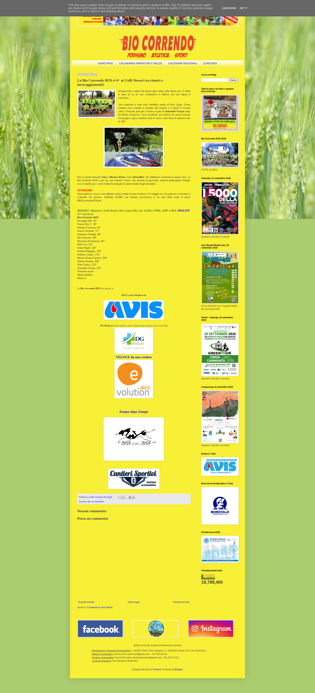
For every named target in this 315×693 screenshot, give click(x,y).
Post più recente (86, 602)
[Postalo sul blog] (123, 497)
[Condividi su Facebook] (130, 497)
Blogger (179, 669)
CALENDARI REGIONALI (182, 63)
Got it (244, 8)
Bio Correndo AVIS (96, 501)
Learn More (229, 8)
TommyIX (157, 669)
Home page (134, 602)
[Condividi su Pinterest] (133, 497)
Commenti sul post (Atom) (99, 607)
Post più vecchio (181, 602)
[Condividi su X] (127, 497)
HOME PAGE (105, 63)
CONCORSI (210, 63)
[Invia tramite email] (120, 497)
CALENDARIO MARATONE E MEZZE (140, 63)
